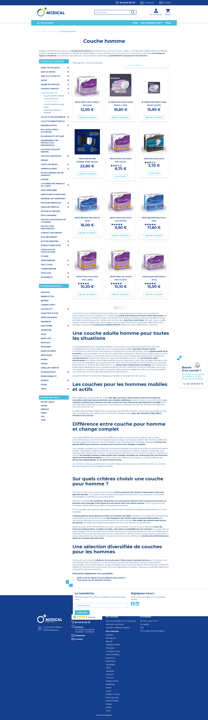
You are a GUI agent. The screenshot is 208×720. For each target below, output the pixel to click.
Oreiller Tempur (113, 694)
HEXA (108, 668)
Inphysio (110, 674)
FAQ (135, 23)
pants (89, 567)
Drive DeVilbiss (112, 654)
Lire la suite (120, 176)
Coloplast (110, 648)
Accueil (40, 31)
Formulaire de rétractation (152, 631)
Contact (167, 2)
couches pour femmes (105, 567)
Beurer (109, 641)
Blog (168, 23)
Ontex (108, 691)
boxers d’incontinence (105, 520)
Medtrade (110, 684)
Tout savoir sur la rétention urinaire (94, 580)
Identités (110, 671)
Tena (108, 711)
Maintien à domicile (115, 624)
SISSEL (109, 707)
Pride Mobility (112, 701)
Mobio (109, 687)
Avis (93, 617)
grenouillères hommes (86, 376)
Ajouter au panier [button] (87, 117)
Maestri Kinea (112, 681)
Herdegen (110, 664)
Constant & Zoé (113, 651)
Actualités (144, 624)
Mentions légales (104, 715)
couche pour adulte (102, 325)
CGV (142, 627)
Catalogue (149, 2)
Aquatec (110, 635)
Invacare (110, 678)
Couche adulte (52, 31)
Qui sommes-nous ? (151, 23)
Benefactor (111, 638)
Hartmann (110, 661)
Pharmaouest (112, 697)
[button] (116, 165)
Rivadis (109, 704)
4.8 (89, 617)
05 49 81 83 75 (127, 2)
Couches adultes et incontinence (121, 621)
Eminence (110, 658)
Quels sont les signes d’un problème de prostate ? (101, 578)
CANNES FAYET (113, 645)
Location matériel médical (118, 627)
